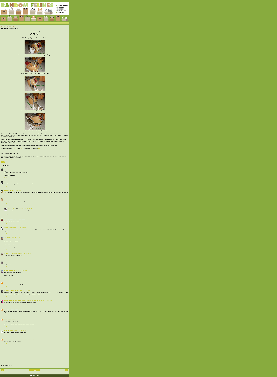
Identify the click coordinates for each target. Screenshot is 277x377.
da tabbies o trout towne (10, 290)
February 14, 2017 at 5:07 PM (23, 290)
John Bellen (7, 199)
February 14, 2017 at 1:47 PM (24, 253)
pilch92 (6, 282)
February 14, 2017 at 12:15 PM (13, 237)
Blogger (37, 375)
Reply (5, 177)
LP (4, 237)
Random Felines (12, 208)
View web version (35, 373)
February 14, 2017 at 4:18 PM (15, 282)
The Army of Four (8, 270)
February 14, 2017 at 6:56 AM (20, 169)
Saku (5, 319)
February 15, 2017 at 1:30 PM (30, 339)
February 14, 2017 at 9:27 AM (17, 199)
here (14, 148)
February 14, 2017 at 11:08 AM (19, 219)
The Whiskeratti (8, 219)
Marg (5, 190)
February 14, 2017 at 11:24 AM (18, 227)
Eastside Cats (7, 227)
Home (34, 370)
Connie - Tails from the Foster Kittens (13, 339)
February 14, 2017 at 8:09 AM (14, 190)
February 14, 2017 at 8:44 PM (14, 319)
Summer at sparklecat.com (10, 253)
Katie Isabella (7, 181)
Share (2, 162)
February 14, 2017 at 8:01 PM (17, 309)
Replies (7, 206)
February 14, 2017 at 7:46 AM (18, 181)
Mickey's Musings (8, 169)
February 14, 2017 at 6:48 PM (45, 300)
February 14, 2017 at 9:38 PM (19, 330)
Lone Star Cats (7, 262)
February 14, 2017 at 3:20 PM (20, 270)
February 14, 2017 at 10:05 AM (25, 208)
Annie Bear (7, 309)
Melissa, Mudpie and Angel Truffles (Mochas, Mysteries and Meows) (21, 300)
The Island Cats (8, 330)
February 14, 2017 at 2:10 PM (19, 262)
